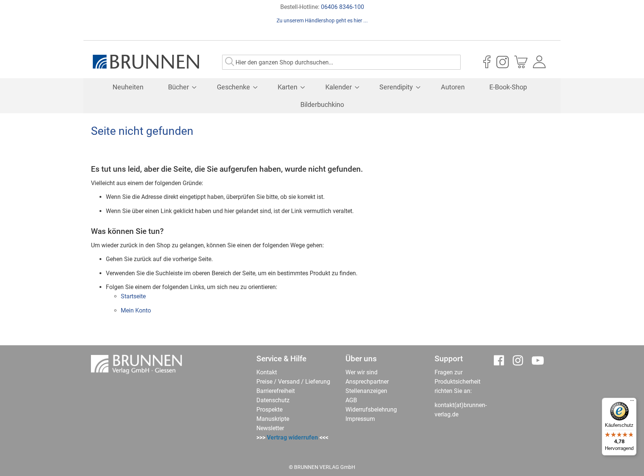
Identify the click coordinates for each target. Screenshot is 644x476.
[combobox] (341, 62)
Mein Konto (136, 310)
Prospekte (269, 409)
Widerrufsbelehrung (371, 409)
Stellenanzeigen (366, 390)
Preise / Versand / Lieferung (293, 381)
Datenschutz (273, 400)
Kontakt (266, 372)
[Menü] (632, 402)
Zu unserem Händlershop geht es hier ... (322, 20)
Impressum (360, 418)
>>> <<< (292, 437)
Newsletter (270, 428)
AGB (351, 400)
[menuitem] (128, 87)
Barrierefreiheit (275, 390)
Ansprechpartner (367, 381)
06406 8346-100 (342, 6)
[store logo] (146, 62)
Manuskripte (272, 418)
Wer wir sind (361, 372)
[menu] (322, 95)
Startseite (133, 296)
